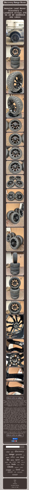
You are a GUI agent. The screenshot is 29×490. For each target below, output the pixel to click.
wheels (10, 467)
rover (15, 474)
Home (15, 480)
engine (22, 470)
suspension (23, 462)
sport (17, 459)
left (15, 472)
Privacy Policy (15, 485)
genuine (19, 454)
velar (10, 462)
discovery (19, 451)
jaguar (7, 457)
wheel (7, 452)
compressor (17, 467)
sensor (6, 462)
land (18, 469)
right (12, 452)
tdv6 (17, 457)
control (21, 467)
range (11, 454)
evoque (8, 470)
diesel (22, 460)
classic (18, 464)
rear (18, 462)
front (22, 457)
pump (6, 454)
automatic (19, 472)
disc (24, 455)
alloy (13, 457)
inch (13, 470)
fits (8, 460)
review (14, 462)
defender (10, 472)
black (22, 464)
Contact (15, 483)
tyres (12, 460)
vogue (8, 464)
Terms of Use (15, 487)
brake (14, 464)
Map (15, 481)
